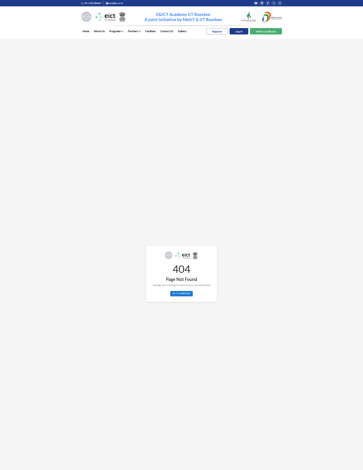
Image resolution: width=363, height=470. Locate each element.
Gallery (182, 31)
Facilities (150, 31)
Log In (238, 31)
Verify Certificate (266, 31)
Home (86, 31)
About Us (99, 31)
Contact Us (166, 31)
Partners (133, 31)
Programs (115, 31)
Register (217, 31)
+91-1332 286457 (93, 3)
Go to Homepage (182, 293)
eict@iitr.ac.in (116, 3)
